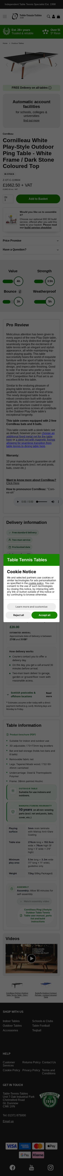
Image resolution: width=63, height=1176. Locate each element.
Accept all (44, 615)
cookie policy (36, 583)
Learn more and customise (31, 606)
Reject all (18, 615)
